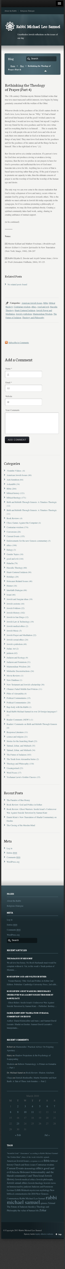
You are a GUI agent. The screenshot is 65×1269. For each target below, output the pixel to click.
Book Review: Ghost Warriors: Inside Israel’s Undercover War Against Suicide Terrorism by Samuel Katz (30, 995)
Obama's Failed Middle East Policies (22, 689)
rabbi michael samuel (32, 1199)
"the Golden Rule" (14, 1157)
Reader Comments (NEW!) (18, 719)
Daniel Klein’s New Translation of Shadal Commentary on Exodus (28, 1015)
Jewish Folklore (13, 608)
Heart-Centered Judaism (25, 310)
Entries (12, 852)
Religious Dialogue (27, 11)
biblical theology (14, 497)
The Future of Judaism (16, 754)
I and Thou (32, 1175)
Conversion (12, 531)
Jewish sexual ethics (15, 639)
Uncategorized (13, 768)
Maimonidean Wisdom (42, 313)
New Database (13, 680)
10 (25, 1112)
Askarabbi (11, 484)
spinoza (43, 1203)
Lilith (18, 1190)
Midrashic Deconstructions (18, 671)
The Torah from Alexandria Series (21, 759)
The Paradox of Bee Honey (18, 800)
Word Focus (12, 772)
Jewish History (13, 612)
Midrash (25, 1190)
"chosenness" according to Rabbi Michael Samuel (39, 1153)
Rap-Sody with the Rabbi (17, 706)
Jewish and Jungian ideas (17, 599)
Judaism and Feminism (16, 662)
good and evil (43, 306)
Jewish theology (35, 1183)
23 (18, 1123)
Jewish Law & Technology (18, 621)
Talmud (51, 1203)
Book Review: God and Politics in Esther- (24, 804)
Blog (22, 66)
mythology (44, 1190)
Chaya (9, 1077)
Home (12, 66)
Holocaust (25, 1172)
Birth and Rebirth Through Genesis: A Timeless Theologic (32, 502)
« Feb (18, 1135)
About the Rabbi (11, 11)
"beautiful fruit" (13, 1153)
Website (8, 396)
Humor (10, 585)
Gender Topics (13, 554)
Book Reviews (13, 518)
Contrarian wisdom (22, 306)
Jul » (47, 1135)
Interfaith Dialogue (15, 590)
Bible (45, 302)
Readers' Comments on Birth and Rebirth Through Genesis (32, 724)
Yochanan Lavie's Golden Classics (21, 777)
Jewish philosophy (44, 1179)
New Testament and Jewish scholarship (23, 684)
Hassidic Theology (15, 567)
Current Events (13, 536)
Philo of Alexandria (15, 693)
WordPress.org (13, 861)
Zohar (42, 1210)
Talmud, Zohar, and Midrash (19, 745)
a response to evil (36, 1161)
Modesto (10, 1063)
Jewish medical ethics (16, 626)
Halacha (10, 563)
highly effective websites (44, 1234)
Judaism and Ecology (16, 657)
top (59, 1234)
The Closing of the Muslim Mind (21, 825)
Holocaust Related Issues (17, 581)
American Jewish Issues (31, 302)
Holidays (10, 576)
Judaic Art (11, 648)
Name (8, 368)
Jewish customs (13, 603)
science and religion (15, 736)
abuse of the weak (28, 1157)
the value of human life (28, 1210)
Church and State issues (25, 1164)
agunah (46, 1157)
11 (32, 1112)
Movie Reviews (13, 675)
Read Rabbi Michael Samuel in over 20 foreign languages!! (32, 711)
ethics (33, 306)
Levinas (10, 1190)
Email (8, 382)
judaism (10, 653)
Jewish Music (13, 630)
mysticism (34, 1190)
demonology (30, 1168)
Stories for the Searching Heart (20, 741)
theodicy (32, 1206)
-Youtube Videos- (14, 470)
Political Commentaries (16, 698)
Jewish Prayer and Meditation (19, 635)
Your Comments (12, 410)
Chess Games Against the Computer (22, 522)
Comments (13, 857)
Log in (9, 848)
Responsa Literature (15, 732)
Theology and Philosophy (33, 317)
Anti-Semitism (13, 479)
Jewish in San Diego (15, 617)
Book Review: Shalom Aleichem (40, 1072)
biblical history (13, 493)
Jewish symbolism (24, 313)
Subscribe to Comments (18, 342)
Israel (9, 594)
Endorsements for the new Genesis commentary (27, 540)
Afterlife (39, 1157)
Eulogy (10, 549)
